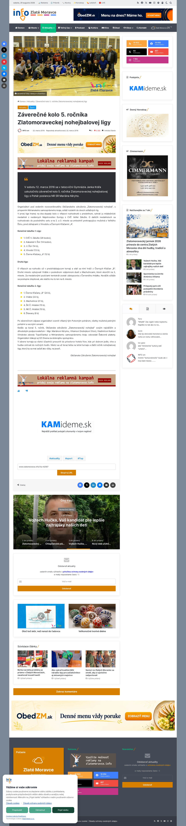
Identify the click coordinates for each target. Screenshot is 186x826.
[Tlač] (113, 485)
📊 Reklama (43, 3)
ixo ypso (141, 343)
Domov (21, 28)
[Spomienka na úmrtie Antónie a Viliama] (133, 277)
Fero (140, 319)
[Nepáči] (27, 391)
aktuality (55, 458)
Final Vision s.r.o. (28, 819)
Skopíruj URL (67, 472)
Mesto (34, 28)
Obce (128, 28)
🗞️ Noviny (66, 3)
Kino (106, 28)
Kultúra (94, 28)
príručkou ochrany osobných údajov (77, 572)
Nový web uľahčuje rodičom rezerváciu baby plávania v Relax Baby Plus (66, 522)
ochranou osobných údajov (158, 765)
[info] (34, 14)
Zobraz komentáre (66, 691)
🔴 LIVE (102, 3)
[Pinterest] (4, 62)
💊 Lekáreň (91, 3)
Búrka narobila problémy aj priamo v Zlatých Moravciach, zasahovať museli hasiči (31, 672)
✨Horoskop (78, 3)
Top (81, 458)
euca (140, 331)
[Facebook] (80, 485)
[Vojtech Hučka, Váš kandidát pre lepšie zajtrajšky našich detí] (133, 264)
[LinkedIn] (93, 485)
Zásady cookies (12, 803)
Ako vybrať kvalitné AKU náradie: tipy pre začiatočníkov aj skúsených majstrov (66, 672)
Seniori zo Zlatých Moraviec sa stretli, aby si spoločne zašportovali (100, 672)
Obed (117, 28)
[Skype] (4, 68)
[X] (86, 485)
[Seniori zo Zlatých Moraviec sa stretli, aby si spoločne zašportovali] (101, 658)
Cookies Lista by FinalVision (16, 816)
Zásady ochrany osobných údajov (103, 821)
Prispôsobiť (17, 810)
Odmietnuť (40, 810)
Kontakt (142, 28)
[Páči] (19, 391)
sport (69, 458)
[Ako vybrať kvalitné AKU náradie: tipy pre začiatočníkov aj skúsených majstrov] (67, 658)
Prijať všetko (63, 810)
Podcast (81, 28)
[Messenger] (100, 485)
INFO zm (25, 130)
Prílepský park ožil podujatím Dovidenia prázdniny (153, 289)
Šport (32, 107)
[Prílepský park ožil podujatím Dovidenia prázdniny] (133, 290)
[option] (66, 522)
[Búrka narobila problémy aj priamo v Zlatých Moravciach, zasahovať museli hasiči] (33, 658)
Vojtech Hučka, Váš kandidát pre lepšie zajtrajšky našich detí (153, 264)
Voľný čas (65, 28)
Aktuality (48, 28)
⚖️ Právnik (55, 3)
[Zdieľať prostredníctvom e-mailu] (106, 485)
